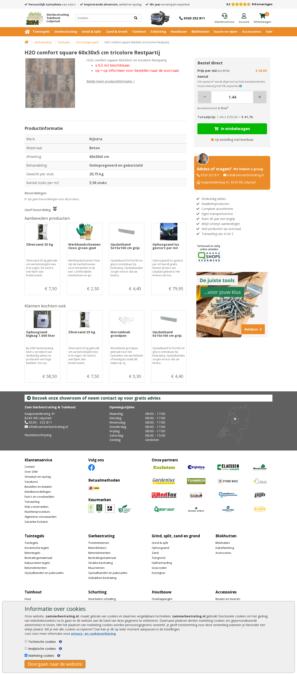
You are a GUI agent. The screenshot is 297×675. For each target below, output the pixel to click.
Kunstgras (158, 573)
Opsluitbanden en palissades (44, 573)
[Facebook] (91, 467)
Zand (155, 553)
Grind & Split (91, 31)
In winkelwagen (235, 128)
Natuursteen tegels (37, 563)
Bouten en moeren (227, 599)
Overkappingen (162, 599)
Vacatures (31, 482)
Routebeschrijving (38, 435)
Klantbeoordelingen (38, 492)
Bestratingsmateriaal (38, 558)
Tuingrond (158, 558)
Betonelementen (36, 568)
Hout (28, 599)
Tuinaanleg (32, 502)
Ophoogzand (160, 548)
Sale (269, 31)
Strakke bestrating (100, 563)
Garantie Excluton (36, 522)
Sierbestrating (65, 31)
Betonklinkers (97, 548)
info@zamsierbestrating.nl (245, 175)
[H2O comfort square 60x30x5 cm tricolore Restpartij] (52, 83)
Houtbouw (179, 31)
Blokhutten (200, 31)
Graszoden (159, 568)
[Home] (26, 42)
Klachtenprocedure (37, 512)
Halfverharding (162, 563)
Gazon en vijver (226, 31)
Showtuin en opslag (38, 477)
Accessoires (251, 31)
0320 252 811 (210, 175)
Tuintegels (41, 31)
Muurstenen (96, 568)
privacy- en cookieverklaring (93, 633)
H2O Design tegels (87, 42)
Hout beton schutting (102, 599)
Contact (30, 467)
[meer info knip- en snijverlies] (240, 86)
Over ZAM (31, 472)
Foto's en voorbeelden (39, 497)
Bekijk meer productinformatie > (111, 81)
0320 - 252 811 (40, 422)
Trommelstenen (98, 543)
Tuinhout (139, 31)
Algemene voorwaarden (41, 517)
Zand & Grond (116, 31)
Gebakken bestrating (102, 578)
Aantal (202, 76)
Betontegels (32, 553)
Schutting (158, 31)
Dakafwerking (224, 548)
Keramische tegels (37, 548)
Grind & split (160, 543)
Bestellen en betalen (38, 487)
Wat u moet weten (36, 507)
